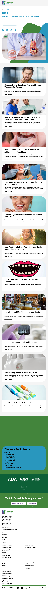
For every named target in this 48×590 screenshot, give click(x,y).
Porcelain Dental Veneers (30, 547)
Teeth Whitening (28, 549)
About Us (4, 534)
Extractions (27, 568)
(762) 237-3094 (8, 465)
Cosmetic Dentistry (29, 545)
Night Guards (5, 580)
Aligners (4, 565)
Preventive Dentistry (7, 573)
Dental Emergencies (7, 583)
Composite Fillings (6, 547)
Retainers (4, 563)
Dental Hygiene (5, 581)
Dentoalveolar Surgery (30, 562)
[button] (44, 3)
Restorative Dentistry (7, 545)
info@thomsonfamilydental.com (12, 467)
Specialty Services (6, 571)
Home (3, 9)
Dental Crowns (5, 550)
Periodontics (27, 567)
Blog (8, 9)
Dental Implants (6, 555)
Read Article (8, 94)
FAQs (3, 539)
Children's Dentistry (6, 576)
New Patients (5, 537)
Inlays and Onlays (6, 549)
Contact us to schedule (18, 503)
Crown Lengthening (29, 565)
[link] (7, 3)
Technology (5, 575)
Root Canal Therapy (6, 557)
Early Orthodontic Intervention (9, 562)
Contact (4, 542)
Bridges (4, 552)
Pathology (27, 563)
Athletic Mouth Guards (7, 578)
